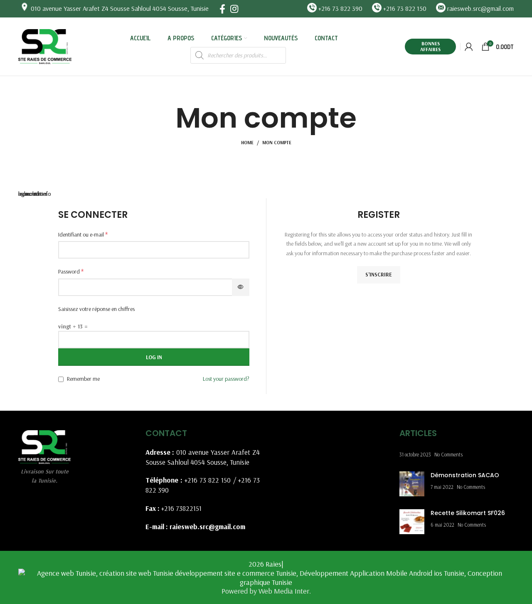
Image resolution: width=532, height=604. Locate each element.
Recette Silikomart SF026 (468, 513)
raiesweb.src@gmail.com (207, 526)
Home (247, 142)
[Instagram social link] (234, 9)
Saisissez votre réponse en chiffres (96, 309)
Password (71, 271)
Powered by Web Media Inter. (266, 591)
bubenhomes (32, 193)
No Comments (448, 454)
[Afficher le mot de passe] (240, 287)
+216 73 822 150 (208, 480)
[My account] (469, 46)
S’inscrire (378, 274)
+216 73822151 (181, 508)
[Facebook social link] (222, 9)
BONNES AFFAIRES (430, 46)
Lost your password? (226, 378)
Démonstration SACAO (465, 475)
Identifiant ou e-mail (83, 234)
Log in (154, 357)
